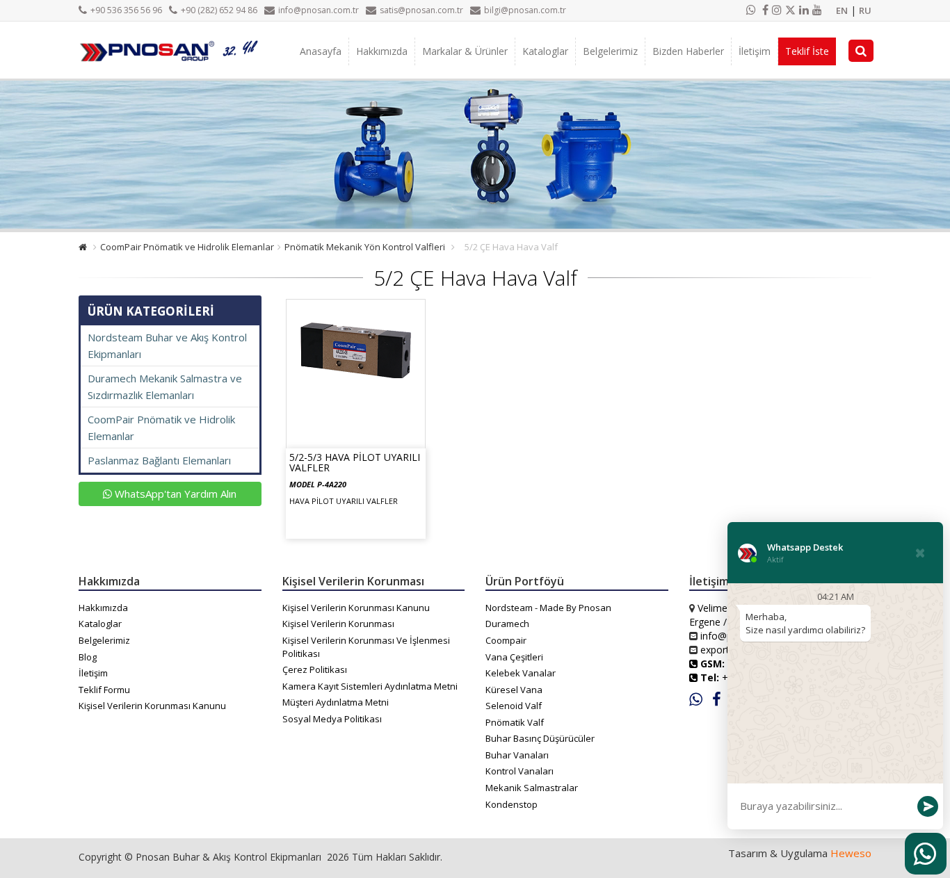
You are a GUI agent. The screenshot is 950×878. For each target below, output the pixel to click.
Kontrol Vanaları (519, 771)
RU (865, 10)
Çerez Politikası (314, 669)
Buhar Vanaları (517, 755)
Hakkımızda (382, 51)
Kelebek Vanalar (520, 673)
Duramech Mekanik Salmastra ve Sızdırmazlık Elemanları (165, 386)
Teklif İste (807, 51)
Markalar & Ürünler (465, 51)
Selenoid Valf (513, 705)
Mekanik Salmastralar (531, 787)
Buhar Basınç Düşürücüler (540, 738)
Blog (88, 657)
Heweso (850, 853)
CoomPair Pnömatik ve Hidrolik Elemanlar (187, 247)
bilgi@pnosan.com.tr (525, 10)
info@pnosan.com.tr (318, 10)
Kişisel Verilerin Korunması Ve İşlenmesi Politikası (366, 647)
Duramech (507, 623)
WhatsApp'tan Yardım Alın (174, 494)
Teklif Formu (104, 689)
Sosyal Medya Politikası (332, 719)
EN (842, 10)
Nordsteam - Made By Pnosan (548, 607)
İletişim (755, 51)
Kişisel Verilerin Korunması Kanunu (152, 705)
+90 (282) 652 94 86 (219, 10)
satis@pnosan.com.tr (421, 10)
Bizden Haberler (688, 51)
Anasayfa (320, 51)
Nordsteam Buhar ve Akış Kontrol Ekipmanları (167, 345)
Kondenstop (511, 804)
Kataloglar (545, 51)
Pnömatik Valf (514, 722)
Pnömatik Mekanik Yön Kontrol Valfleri (364, 247)
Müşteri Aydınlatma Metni (335, 702)
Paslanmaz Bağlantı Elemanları (159, 460)
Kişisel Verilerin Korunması (338, 623)
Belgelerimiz (610, 51)
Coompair (505, 640)
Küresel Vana (513, 689)
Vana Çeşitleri (514, 657)
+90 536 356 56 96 (126, 10)
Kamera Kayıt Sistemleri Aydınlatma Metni (370, 686)
